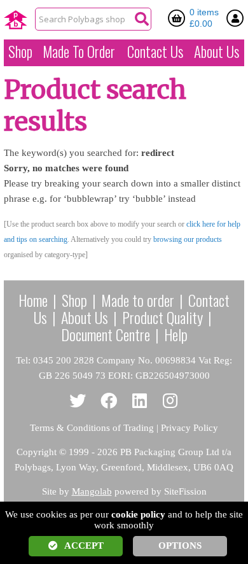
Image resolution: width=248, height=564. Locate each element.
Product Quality (162, 317)
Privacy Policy (189, 428)
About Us (216, 51)
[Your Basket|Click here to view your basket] (178, 17)
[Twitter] (77, 401)
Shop (20, 51)
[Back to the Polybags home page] (15, 20)
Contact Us (155, 51)
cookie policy (138, 514)
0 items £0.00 (204, 18)
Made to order (137, 299)
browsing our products (187, 239)
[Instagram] (170, 401)
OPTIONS (180, 545)
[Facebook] (109, 401)
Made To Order (79, 51)
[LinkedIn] (139, 401)
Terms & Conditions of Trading (92, 428)
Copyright (37, 452)
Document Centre (105, 334)
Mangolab (92, 491)
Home (33, 299)
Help (176, 334)
